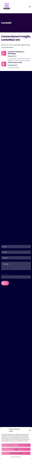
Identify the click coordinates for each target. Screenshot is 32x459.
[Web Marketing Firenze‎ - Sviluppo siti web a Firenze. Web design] (6, 6)
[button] (30, 430)
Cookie (12, 456)
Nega (16, 449)
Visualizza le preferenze (16, 453)
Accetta (16, 445)
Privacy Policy (18, 456)
